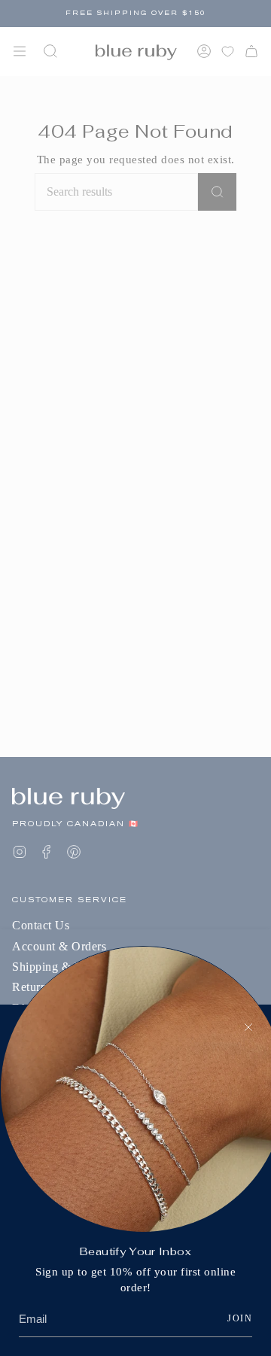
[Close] (248, 1027)
